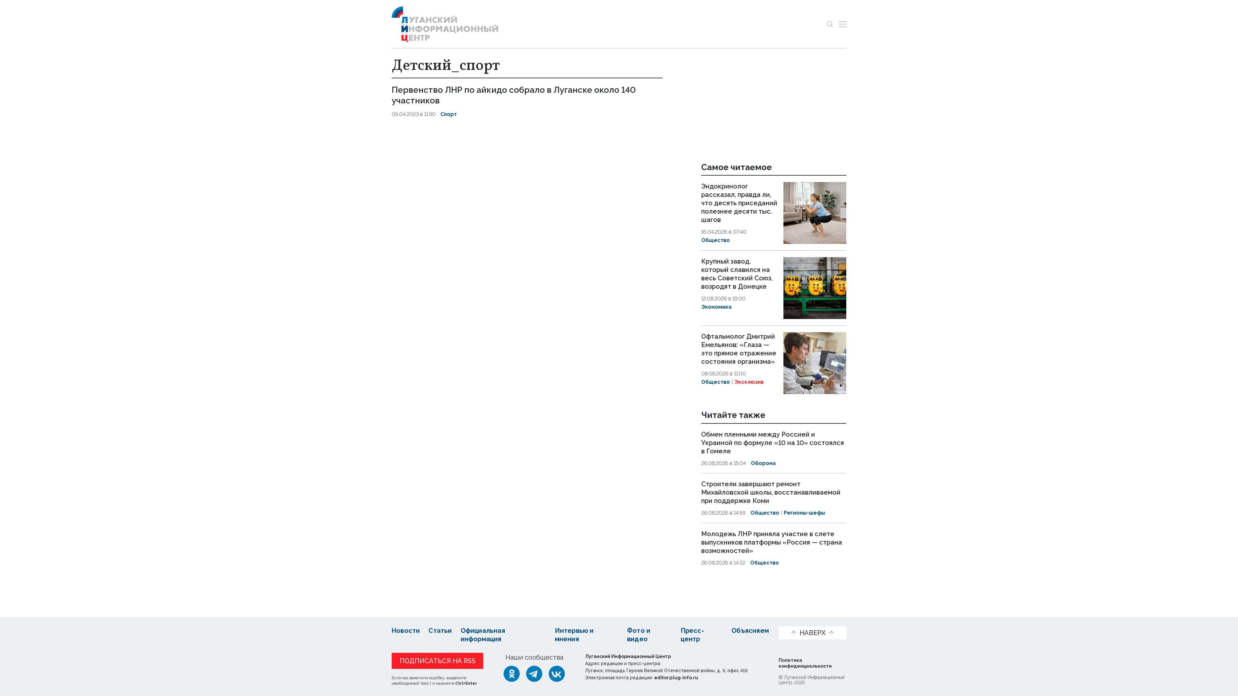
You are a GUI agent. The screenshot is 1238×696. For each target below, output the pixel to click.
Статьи (440, 630)
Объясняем (750, 630)
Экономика (716, 307)
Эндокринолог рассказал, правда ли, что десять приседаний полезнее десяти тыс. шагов (739, 203)
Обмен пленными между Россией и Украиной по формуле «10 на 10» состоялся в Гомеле (772, 442)
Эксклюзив (749, 382)
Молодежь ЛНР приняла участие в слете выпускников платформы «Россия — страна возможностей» (771, 542)
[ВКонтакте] (557, 674)
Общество (715, 240)
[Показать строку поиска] (829, 24)
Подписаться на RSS (438, 661)
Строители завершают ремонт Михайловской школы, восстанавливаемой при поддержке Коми (770, 492)
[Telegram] (534, 674)
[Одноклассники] (512, 674)
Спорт (448, 114)
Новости (406, 630)
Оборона (763, 463)
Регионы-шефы (804, 513)
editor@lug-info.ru (676, 677)
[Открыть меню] (842, 24)
